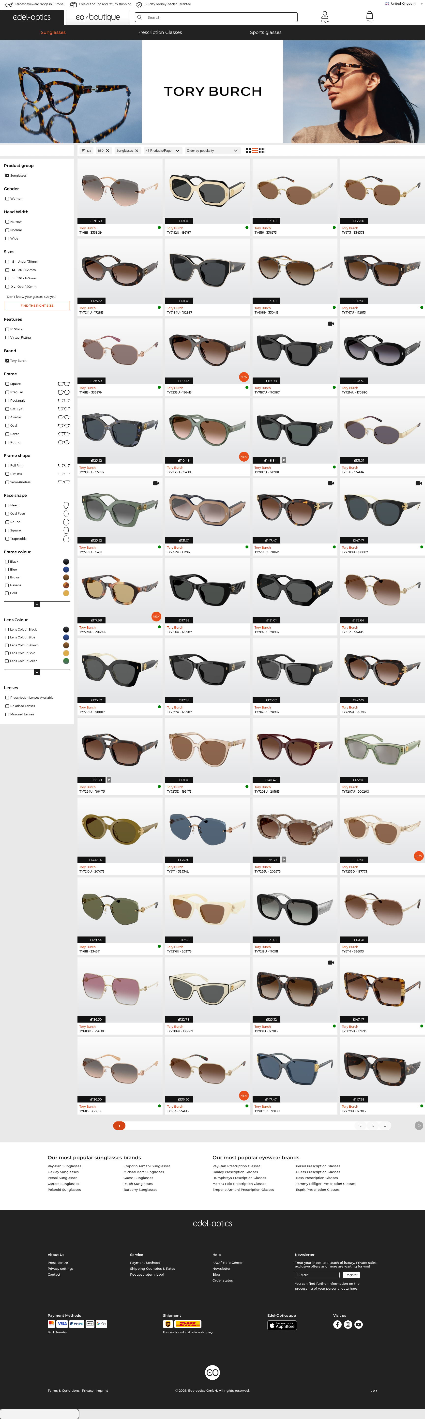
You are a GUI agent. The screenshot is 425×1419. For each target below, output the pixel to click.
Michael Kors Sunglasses (143, 1172)
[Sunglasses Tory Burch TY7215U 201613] (382, 668)
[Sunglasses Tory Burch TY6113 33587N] (120, 348)
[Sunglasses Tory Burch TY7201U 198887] (120, 668)
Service (136, 1255)
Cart (370, 21)
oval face (17, 513)
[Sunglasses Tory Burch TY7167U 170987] (207, 668)
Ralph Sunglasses (138, 1184)
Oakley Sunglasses (63, 1172)
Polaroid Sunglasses (64, 1190)
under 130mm (25, 261)
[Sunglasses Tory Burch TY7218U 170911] (295, 907)
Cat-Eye (16, 409)
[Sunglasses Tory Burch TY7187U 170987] (295, 348)
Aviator (15, 417)
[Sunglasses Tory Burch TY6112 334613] (382, 588)
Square (15, 384)
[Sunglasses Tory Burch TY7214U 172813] (120, 269)
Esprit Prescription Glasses (318, 1190)
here (353, 1288)
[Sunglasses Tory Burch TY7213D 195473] (207, 748)
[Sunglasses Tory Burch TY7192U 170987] (295, 588)
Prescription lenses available (31, 697)
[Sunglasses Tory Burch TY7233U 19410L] (207, 428)
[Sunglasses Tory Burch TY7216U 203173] (207, 907)
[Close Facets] (37, 150)
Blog (216, 1274)
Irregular (16, 392)
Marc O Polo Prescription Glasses (239, 1184)
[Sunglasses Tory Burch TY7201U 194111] (120, 508)
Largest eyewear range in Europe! (39, 4)
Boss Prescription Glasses (317, 1178)
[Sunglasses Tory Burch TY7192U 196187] (207, 189)
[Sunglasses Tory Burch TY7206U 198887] (207, 987)
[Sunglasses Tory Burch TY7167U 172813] (382, 269)
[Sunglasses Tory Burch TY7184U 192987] (207, 269)
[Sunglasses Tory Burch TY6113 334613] (207, 1067)
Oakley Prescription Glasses (235, 1172)
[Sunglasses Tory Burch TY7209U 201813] (295, 748)
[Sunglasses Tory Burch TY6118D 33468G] (120, 987)
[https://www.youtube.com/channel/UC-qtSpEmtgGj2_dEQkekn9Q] (358, 1325)
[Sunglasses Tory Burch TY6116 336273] (295, 189)
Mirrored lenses (22, 714)
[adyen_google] (101, 1324)
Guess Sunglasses (138, 1178)
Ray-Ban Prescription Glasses (236, 1166)
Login (325, 21)
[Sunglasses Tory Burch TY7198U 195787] (120, 428)
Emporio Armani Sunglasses (146, 1166)
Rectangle (17, 400)
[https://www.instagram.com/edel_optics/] (348, 1325)
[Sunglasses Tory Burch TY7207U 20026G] (382, 748)
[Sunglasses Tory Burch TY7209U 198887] (382, 508)
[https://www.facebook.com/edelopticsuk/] (337, 1325)
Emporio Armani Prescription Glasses (243, 1190)
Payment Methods (145, 1263)
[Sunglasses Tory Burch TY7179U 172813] (382, 1067)
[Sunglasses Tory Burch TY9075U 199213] (382, 987)
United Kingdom (403, 3)
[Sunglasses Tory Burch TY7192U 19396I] (207, 508)
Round (15, 522)
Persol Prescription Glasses (318, 1166)
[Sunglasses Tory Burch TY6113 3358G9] (120, 1067)
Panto (14, 434)
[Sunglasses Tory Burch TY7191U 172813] (295, 987)
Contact (54, 1274)
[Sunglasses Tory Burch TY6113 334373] (382, 189)
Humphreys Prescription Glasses (239, 1178)
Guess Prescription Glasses (318, 1172)
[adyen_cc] (51, 1324)
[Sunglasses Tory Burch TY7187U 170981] (295, 428)
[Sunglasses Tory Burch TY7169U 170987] (295, 668)
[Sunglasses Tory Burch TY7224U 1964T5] (120, 748)
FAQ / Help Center (227, 1263)
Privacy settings (61, 1268)
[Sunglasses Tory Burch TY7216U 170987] (207, 588)
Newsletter (221, 1268)
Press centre (58, 1263)
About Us (56, 1255)
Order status (222, 1280)
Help (216, 1255)
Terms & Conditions (64, 1390)
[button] (32, 17)
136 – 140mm (25, 278)
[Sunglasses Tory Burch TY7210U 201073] (120, 828)
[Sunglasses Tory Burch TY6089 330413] (295, 269)
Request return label (147, 1274)
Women (16, 198)
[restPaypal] (77, 1324)
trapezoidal (18, 539)
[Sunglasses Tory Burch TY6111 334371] (120, 907)
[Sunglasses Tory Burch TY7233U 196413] (207, 348)
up (373, 1390)
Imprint (102, 1390)
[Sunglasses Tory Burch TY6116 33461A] (382, 428)
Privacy (87, 1390)
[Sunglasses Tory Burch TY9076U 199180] (295, 1067)
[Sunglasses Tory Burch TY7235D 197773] (382, 828)
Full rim (16, 465)
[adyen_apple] (90, 1324)
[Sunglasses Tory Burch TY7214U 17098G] (382, 348)
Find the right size (37, 305)
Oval (13, 425)
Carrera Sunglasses (63, 1184)
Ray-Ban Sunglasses (64, 1166)
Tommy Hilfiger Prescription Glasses (326, 1184)
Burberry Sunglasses (140, 1190)
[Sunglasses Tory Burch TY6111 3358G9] (120, 189)
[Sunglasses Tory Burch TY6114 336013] (382, 907)
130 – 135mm (24, 270)
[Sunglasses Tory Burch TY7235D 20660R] (120, 588)
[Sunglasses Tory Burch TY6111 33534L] (207, 828)
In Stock (16, 329)
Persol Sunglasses (62, 1178)
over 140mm (24, 286)
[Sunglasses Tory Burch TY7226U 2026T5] (295, 828)
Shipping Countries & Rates (152, 1268)
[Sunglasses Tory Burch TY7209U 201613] (295, 508)
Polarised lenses (22, 706)
